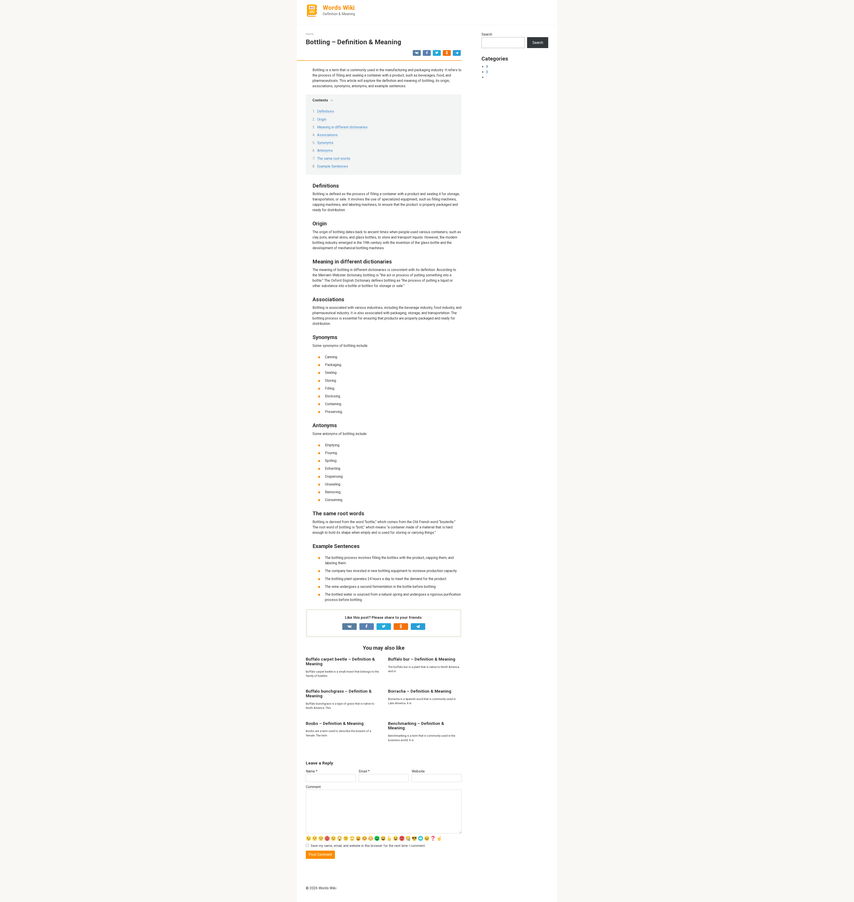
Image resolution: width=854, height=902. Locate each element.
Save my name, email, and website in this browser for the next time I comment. (368, 846)
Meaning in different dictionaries (342, 127)
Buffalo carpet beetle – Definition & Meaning (340, 661)
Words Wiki (339, 7)
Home (310, 34)
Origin (321, 119)
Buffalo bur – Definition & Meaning (421, 659)
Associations (327, 135)
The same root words (333, 158)
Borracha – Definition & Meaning (419, 691)
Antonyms (325, 150)
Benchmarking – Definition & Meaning (416, 726)
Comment (313, 787)
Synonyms (325, 143)
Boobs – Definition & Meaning (335, 723)
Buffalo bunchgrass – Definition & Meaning (339, 693)
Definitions (325, 111)
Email (364, 771)
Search (486, 34)
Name (311, 771)
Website (418, 771)
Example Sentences (332, 166)
